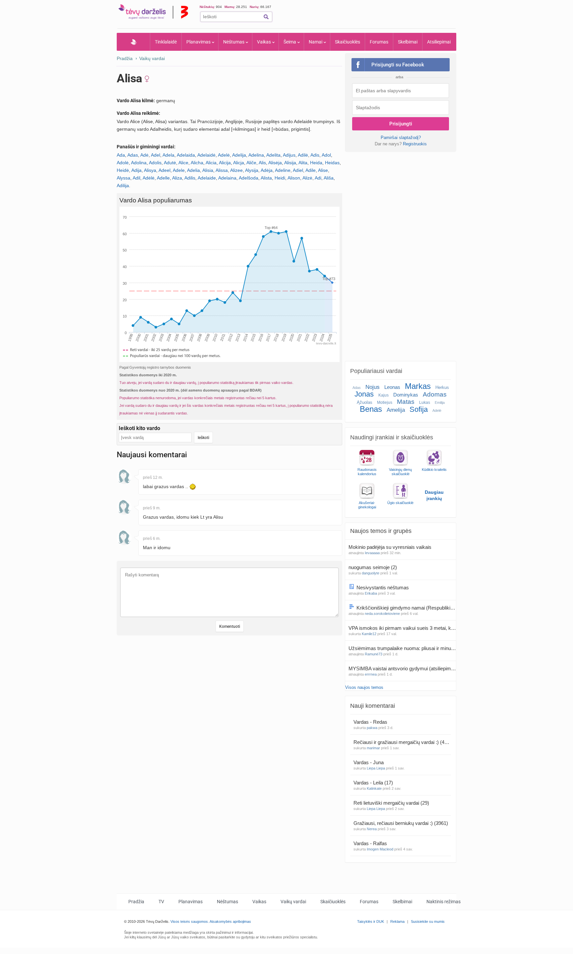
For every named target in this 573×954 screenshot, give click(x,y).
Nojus (372, 387)
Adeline (282, 170)
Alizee (236, 170)
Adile (310, 170)
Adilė (303, 155)
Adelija (239, 155)
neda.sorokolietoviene (382, 614)
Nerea (372, 829)
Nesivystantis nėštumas (383, 587)
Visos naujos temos (364, 687)
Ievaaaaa (372, 553)
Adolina (139, 162)
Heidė (123, 170)
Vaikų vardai (152, 58)
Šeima (290, 41)
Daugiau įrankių (434, 495)
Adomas (435, 394)
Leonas (392, 387)
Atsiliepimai (439, 41)
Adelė (224, 155)
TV (161, 901)
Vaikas (264, 41)
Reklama (397, 921)
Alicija (225, 162)
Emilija (440, 402)
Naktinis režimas (443, 901)
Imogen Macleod (380, 849)
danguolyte (370, 573)
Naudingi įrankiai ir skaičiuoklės (391, 437)
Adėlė (149, 178)
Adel (155, 155)
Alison (293, 178)
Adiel (298, 170)
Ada (121, 155)
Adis (314, 155)
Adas (132, 155)
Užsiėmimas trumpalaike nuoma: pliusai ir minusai (402, 648)
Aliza (177, 178)
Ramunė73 (373, 654)
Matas (405, 401)
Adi (318, 178)
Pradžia (133, 42)
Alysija (251, 170)
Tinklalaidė (166, 41)
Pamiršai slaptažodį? (401, 137)
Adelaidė (206, 155)
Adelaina (227, 178)
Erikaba (371, 593)
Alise (323, 170)
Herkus (442, 387)
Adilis (189, 178)
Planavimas (198, 41)
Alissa (222, 170)
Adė (144, 155)
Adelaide (207, 178)
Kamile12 (369, 634)
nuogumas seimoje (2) (373, 567)
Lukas (424, 402)
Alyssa (123, 178)
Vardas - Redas (371, 722)
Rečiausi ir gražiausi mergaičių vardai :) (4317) (402, 742)
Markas (418, 386)
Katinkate (374, 788)
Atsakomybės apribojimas (230, 921)
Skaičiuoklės (347, 41)
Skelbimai (407, 41)
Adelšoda (248, 178)
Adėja (267, 170)
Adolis (155, 162)
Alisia (207, 170)
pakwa (372, 728)
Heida (316, 162)
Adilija (123, 185)
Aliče (251, 162)
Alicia (211, 162)
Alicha (197, 162)
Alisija (290, 162)
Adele (179, 170)
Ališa (329, 178)
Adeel (164, 170)
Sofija (419, 409)
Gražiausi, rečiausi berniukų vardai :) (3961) (400, 823)
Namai (315, 41)
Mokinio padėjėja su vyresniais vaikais (391, 547)
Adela (168, 155)
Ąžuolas (364, 402)
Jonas (364, 394)
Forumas (379, 41)
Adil (136, 178)
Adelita (273, 155)
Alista (266, 178)
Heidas (332, 162)
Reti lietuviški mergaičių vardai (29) (391, 803)
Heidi (280, 178)
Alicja (238, 162)
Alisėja (275, 162)
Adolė (123, 162)
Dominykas (405, 395)
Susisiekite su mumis (428, 921)
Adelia (193, 170)
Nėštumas (233, 41)
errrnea (371, 674)
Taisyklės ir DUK (370, 921)
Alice (183, 162)
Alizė (307, 178)
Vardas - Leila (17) (373, 782)
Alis (262, 162)
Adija (136, 170)
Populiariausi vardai (376, 371)
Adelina (256, 155)
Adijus (289, 155)
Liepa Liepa (376, 768)
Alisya (150, 170)
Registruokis (415, 143)
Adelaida (186, 155)
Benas (371, 408)
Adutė (170, 162)
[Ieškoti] (266, 16)
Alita (302, 162)
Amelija (396, 410)
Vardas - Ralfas (370, 843)
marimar (373, 748)
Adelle (163, 178)
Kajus (383, 395)
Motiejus (384, 402)
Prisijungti (400, 124)
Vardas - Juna (369, 762)
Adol (326, 155)
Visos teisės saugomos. (189, 921)
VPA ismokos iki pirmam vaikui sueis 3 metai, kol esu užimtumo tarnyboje (402, 628)
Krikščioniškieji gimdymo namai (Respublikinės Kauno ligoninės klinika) (406, 608)
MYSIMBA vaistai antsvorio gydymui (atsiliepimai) (402, 668)
